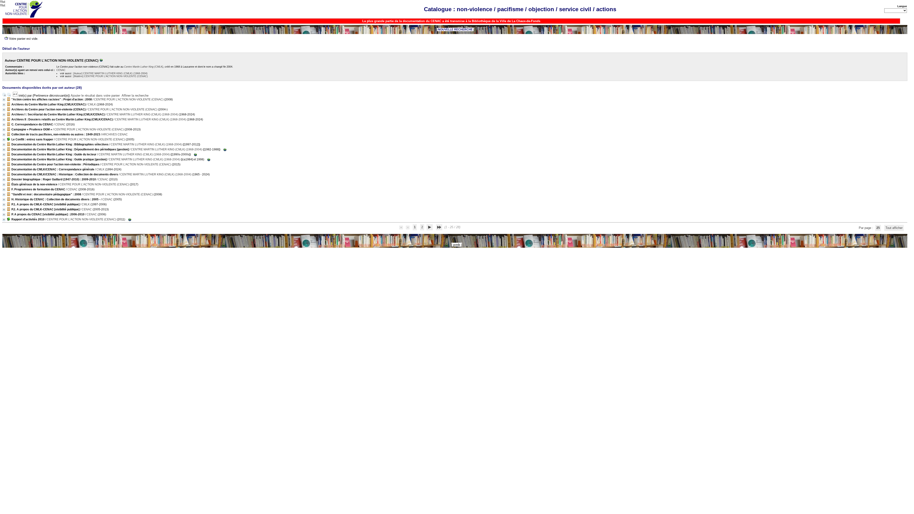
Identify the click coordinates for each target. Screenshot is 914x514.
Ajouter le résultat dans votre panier (95, 95)
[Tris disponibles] (16, 95)
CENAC (60, 70)
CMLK (92, 104)
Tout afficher (894, 228)
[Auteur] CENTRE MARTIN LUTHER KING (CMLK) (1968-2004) (110, 73)
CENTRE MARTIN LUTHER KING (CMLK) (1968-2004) (142, 114)
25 (878, 228)
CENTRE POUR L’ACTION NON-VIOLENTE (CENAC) (129, 99)
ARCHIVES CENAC (115, 134)
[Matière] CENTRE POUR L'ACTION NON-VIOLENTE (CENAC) (110, 76)
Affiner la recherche (135, 95)
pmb (456, 245)
